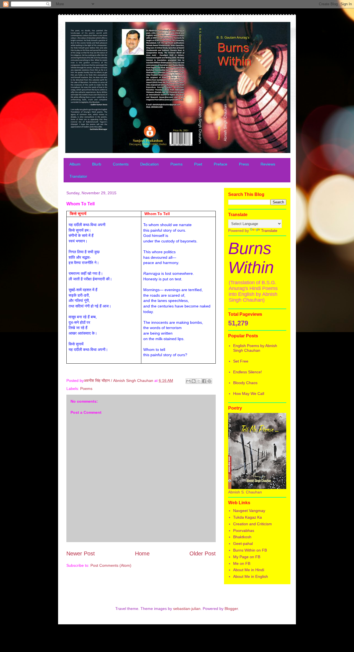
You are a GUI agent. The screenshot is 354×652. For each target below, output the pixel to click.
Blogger (231, 608)
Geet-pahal (243, 543)
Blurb (96, 164)
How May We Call (248, 393)
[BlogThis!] (193, 381)
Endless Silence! (247, 372)
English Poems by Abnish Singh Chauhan (255, 348)
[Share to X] (199, 381)
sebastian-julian (187, 608)
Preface (220, 164)
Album (74, 164)
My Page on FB (246, 557)
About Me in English (250, 576)
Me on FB (241, 563)
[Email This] (188, 381)
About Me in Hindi (248, 570)
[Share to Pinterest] (209, 381)
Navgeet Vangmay (249, 510)
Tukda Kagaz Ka (247, 517)
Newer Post (80, 553)
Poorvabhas (243, 530)
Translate (269, 230)
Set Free (240, 361)
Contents (121, 164)
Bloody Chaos (245, 383)
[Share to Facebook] (204, 381)
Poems (176, 164)
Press (244, 164)
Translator (78, 176)
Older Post (202, 553)
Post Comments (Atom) (110, 565)
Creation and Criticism (252, 524)
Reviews (268, 164)
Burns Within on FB (250, 550)
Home (142, 553)
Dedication (149, 164)
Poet (198, 164)
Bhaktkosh (242, 537)
